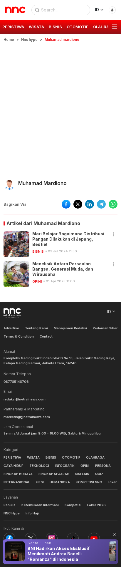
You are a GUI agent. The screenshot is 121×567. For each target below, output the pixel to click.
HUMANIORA (60, 482)
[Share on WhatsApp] (113, 204)
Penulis (10, 505)
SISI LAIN (82, 474)
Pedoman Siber (105, 328)
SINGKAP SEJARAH (53, 474)
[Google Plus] (94, 538)
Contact (46, 336)
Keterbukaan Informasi (40, 505)
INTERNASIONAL (17, 482)
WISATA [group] (36, 26)
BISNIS (38, 251)
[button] (113, 234)
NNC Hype (12, 513)
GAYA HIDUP (13, 466)
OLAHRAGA (95, 457)
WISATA (33, 457)
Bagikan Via (15, 204)
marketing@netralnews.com (27, 417)
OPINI (37, 281)
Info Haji (32, 513)
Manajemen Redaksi (70, 328)
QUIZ (99, 474)
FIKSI (40, 482)
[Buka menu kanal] (114, 27)
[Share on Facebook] (66, 204)
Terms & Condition (19, 336)
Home (9, 39)
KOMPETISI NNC (89, 482)
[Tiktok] (73, 538)
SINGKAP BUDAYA (18, 474)
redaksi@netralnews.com (25, 399)
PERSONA (103, 466)
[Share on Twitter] (77, 204)
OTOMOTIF (71, 457)
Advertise (11, 328)
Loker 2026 (96, 505)
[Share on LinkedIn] (89, 204)
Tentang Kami (36, 328)
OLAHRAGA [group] (103, 26)
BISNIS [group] (55, 26)
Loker (112, 482)
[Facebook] (9, 538)
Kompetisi (73, 505)
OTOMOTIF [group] (77, 26)
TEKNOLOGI (39, 466)
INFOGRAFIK (65, 466)
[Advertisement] (60, 105)
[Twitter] (30, 538)
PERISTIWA (12, 457)
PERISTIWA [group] (13, 26)
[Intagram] (52, 538)
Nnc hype (29, 39)
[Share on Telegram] (101, 204)
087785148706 (16, 382)
